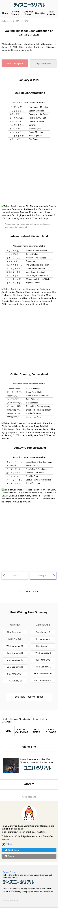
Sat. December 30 (43, 680)
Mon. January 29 (15, 660)
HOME (7, 731)
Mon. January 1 (43, 666)
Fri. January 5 (43, 639)
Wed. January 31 (14, 646)
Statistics (40, 13)
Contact (11, 856)
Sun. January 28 (15, 667)
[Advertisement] (29, 173)
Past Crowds (51, 13)
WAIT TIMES (36, 731)
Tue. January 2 (43, 660)
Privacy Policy (9, 872)
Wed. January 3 (43, 653)
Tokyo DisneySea (43, 63)
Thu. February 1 (15, 632)
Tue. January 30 (15, 653)
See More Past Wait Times (29, 696)
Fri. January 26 (14, 680)
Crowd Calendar (15, 13)
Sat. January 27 (15, 674)
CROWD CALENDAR (21, 731)
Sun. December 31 (43, 673)
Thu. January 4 (43, 646)
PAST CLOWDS (51, 731)
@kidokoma (13, 850)
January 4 (41, 575)
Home (5, 13)
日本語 (8, 844)
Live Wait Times (28, 13)
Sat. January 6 (43, 632)
